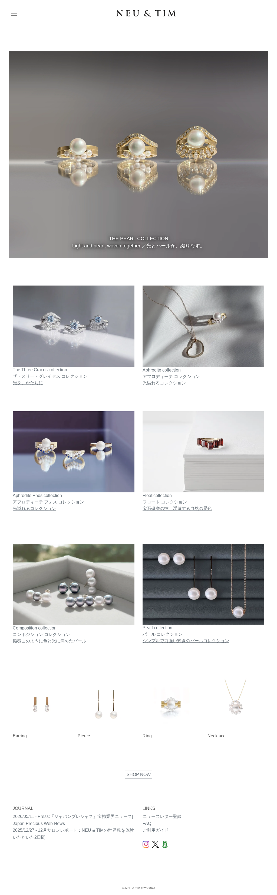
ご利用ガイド (156, 830)
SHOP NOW (139, 774)
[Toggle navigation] (14, 13)
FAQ (147, 823)
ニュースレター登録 (162, 816)
